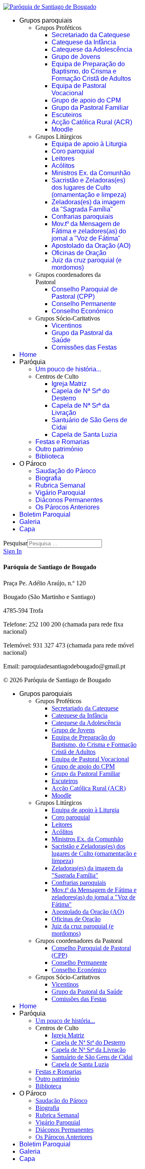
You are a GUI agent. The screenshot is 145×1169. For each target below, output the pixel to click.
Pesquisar (15, 543)
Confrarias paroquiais (82, 216)
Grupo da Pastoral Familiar (90, 107)
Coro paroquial (73, 151)
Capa (27, 529)
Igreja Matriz (69, 383)
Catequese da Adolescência (92, 49)
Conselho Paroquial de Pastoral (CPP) (85, 293)
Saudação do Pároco (65, 470)
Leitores (63, 158)
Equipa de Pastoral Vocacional (79, 89)
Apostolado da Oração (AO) (91, 245)
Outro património (59, 449)
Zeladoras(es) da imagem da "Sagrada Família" (88, 206)
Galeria (29, 521)
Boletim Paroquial (44, 514)
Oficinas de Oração (79, 252)
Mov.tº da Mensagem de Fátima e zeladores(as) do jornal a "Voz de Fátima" (89, 231)
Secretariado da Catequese (91, 34)
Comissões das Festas (84, 347)
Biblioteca (49, 456)
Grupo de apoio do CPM (86, 100)
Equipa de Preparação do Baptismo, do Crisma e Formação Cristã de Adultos (91, 71)
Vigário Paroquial (60, 492)
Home (28, 354)
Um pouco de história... (68, 369)
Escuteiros (67, 114)
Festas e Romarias (62, 441)
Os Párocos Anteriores (67, 507)
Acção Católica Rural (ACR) (92, 122)
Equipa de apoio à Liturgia (89, 143)
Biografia (48, 478)
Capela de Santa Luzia (84, 434)
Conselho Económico (82, 311)
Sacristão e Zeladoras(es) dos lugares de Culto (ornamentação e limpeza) (89, 187)
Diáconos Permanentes (69, 500)
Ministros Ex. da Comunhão (91, 173)
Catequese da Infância (84, 42)
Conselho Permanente (84, 303)
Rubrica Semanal (60, 485)
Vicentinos (67, 325)
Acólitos (63, 165)
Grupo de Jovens (76, 56)
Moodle (62, 129)
